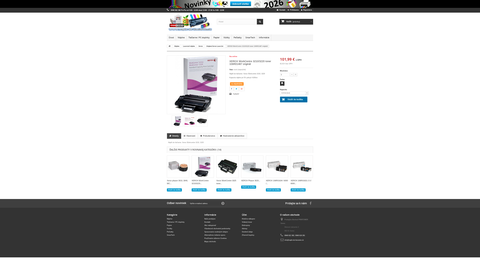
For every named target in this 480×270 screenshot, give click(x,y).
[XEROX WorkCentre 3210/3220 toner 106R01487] (177, 121)
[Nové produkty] (240, 4)
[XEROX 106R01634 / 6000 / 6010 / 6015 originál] (277, 167)
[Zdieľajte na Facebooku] (231, 89)
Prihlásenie (294, 10)
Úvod (171, 37)
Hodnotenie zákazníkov (233, 135)
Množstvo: (284, 71)
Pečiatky (238, 37)
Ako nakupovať (210, 225)
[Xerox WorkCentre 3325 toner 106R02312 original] (227, 167)
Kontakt (281, 10)
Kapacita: (284, 89)
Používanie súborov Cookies (215, 238)
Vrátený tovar (247, 222)
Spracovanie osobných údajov (216, 232)
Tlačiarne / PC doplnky (199, 37)
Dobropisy (246, 225)
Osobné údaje (247, 232)
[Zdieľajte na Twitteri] (236, 89)
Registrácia (307, 10)
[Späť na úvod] (169, 46)
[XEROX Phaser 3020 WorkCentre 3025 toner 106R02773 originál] (252, 167)
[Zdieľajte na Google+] (242, 89)
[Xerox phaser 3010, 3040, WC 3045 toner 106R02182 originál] (178, 167)
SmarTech (250, 37)
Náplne (181, 37)
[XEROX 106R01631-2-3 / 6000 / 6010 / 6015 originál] (302, 167)
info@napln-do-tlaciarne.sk (294, 240)
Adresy (244, 229)
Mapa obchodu (210, 241)
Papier (217, 37)
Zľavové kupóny (248, 235)
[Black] (282, 84)
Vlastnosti (190, 135)
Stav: (231, 69)
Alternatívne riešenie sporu (214, 235)
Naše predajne (209, 219)
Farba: (282, 79)
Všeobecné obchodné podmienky (217, 229)
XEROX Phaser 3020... (250, 181)
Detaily (175, 135)
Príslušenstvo (208, 135)
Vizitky (227, 37)
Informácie (264, 37)
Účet (244, 214)
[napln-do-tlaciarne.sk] (190, 22)
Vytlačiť (236, 94)
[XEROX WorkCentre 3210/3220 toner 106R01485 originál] (203, 167)
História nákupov (248, 219)
